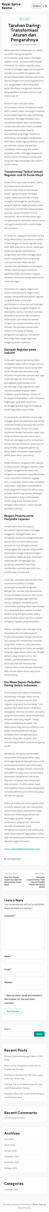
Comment (9, 915)
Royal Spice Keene (11, 6)
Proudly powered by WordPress (16, 1204)
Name (8, 956)
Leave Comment (31, 45)
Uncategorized (14, 859)
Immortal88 (17, 45)
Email (7, 969)
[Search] (46, 6)
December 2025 (11, 1156)
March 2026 (9, 1145)
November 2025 (11, 1162)
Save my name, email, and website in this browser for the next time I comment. (23, 999)
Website (8, 982)
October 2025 (10, 1168)
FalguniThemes (24, 1208)
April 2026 (9, 1139)
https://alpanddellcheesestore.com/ (22, 848)
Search (7, 1029)
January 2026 (10, 1150)
